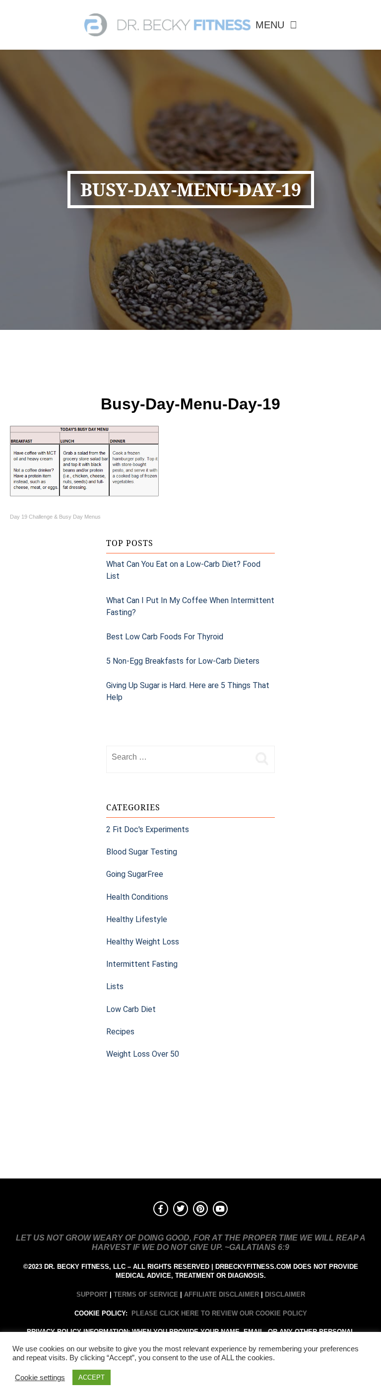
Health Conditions (137, 897)
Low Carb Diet (131, 1009)
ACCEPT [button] (91, 1377)
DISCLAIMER (285, 1294)
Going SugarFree (134, 874)
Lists (115, 986)
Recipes (120, 1031)
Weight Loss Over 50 (142, 1054)
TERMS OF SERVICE (146, 1294)
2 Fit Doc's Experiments (147, 829)
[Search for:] (178, 757)
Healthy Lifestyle (136, 919)
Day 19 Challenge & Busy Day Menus (55, 517)
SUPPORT (92, 1294)
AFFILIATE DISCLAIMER (221, 1294)
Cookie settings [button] (40, 1378)
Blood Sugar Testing (141, 851)
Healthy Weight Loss (142, 941)
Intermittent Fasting (142, 964)
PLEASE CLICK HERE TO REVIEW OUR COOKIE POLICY (219, 1313)
